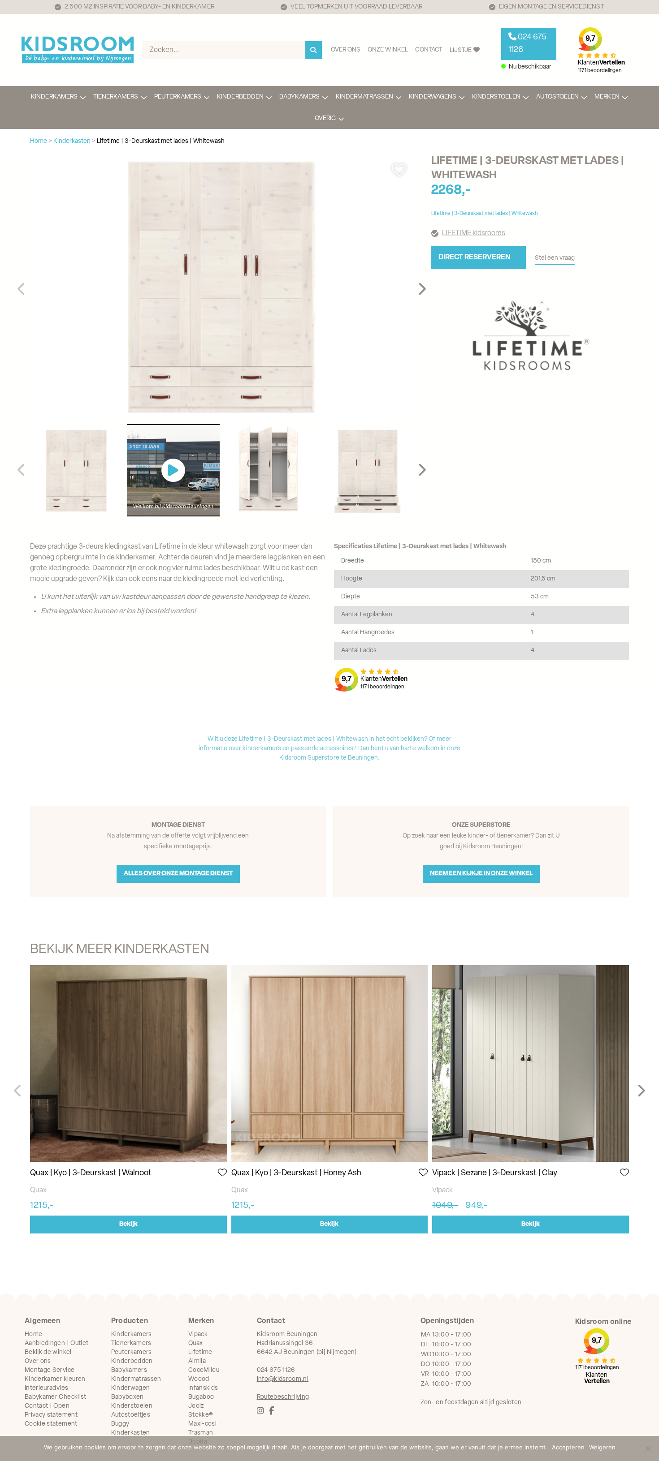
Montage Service (49, 1370)
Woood (198, 1379)
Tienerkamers (116, 97)
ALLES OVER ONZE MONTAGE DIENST (178, 873)
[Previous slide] (21, 289)
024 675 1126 (527, 44)
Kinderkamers (54, 97)
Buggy (120, 1424)
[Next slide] (421, 289)
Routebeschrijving (283, 1397)
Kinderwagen (130, 1388)
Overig (325, 118)
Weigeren (602, 1447)
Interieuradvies (46, 1388)
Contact (428, 50)
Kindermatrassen (365, 97)
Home (33, 1334)
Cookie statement (51, 1424)
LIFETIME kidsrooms (473, 233)
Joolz (196, 1406)
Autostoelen (557, 97)
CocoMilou (203, 1370)
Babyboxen (127, 1397)
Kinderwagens (432, 97)
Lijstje (461, 50)
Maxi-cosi (202, 1424)
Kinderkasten (130, 1433)
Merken (606, 97)
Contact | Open (47, 1406)
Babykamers (299, 97)
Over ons (345, 50)
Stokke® (200, 1415)
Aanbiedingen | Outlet (56, 1343)
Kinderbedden (240, 97)
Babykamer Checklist (56, 1397)
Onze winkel (388, 50)
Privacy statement (51, 1415)
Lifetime (200, 1352)
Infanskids (203, 1388)
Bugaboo (201, 1397)
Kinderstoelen (496, 97)
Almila (197, 1361)
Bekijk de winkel (48, 1352)
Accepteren (568, 1447)
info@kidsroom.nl (283, 1379)
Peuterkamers (178, 97)
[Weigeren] (647, 1448)
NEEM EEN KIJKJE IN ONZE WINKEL (481, 873)
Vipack (442, 1190)
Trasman (200, 1433)
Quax (38, 1190)
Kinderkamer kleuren (55, 1379)
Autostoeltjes (131, 1415)
